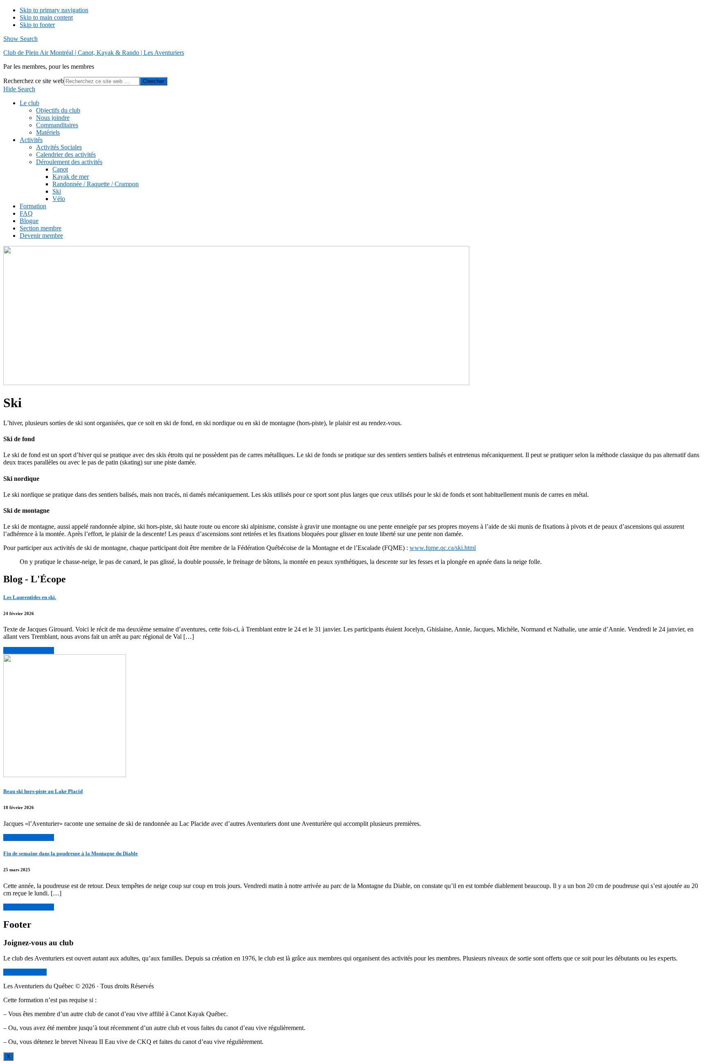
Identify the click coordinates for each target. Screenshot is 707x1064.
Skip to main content (46, 17)
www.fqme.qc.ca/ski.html (443, 547)
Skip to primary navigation (54, 10)
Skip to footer (37, 24)
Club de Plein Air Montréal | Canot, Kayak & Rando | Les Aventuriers (93, 52)
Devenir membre (25, 972)
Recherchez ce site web (33, 80)
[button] (20, 38)
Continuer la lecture (28, 650)
